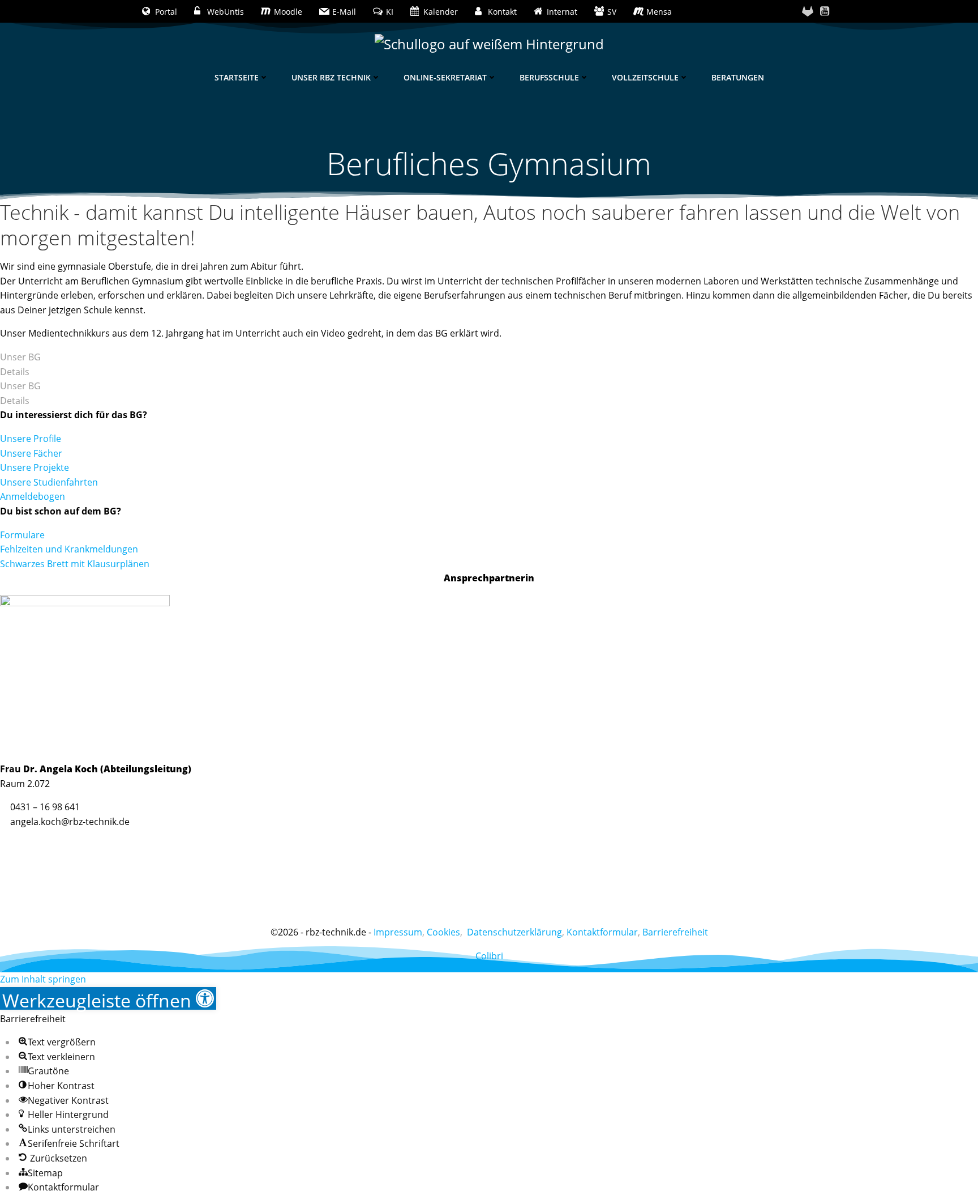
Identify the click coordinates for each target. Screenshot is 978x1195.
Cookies (443, 932)
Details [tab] (14, 371)
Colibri (489, 956)
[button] (108, 998)
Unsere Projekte (34, 467)
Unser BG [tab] (20, 357)
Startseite (237, 77)
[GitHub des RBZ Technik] (807, 11)
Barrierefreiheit (675, 932)
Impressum (398, 932)
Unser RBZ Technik (331, 77)
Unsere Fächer (31, 453)
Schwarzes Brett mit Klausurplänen (74, 564)
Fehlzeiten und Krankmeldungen (69, 549)
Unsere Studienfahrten (49, 482)
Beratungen (737, 77)
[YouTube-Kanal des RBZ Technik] (824, 11)
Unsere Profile (30, 438)
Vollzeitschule (645, 77)
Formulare (22, 535)
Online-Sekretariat (445, 77)
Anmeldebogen (32, 496)
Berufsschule (549, 77)
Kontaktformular (602, 932)
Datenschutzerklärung (514, 932)
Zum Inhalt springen (43, 979)
